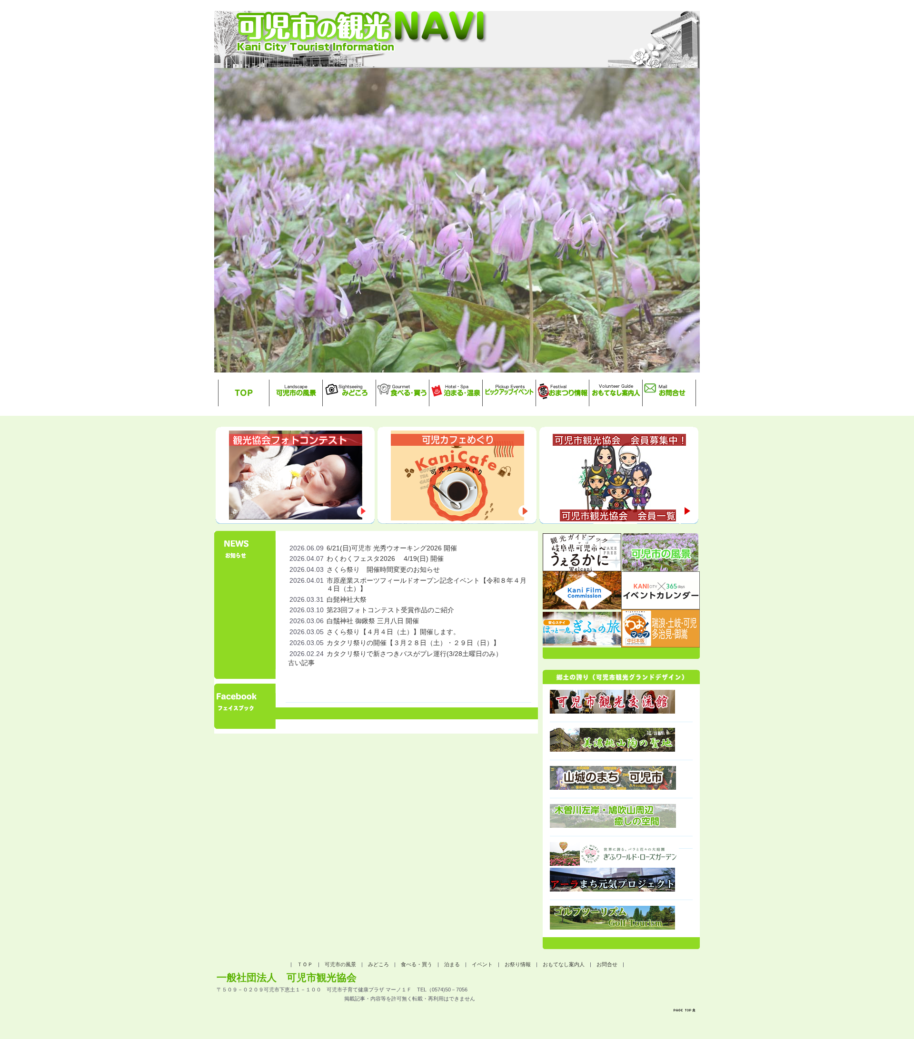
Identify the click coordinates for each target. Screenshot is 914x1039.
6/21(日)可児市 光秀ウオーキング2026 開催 (392, 548)
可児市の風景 (340, 964)
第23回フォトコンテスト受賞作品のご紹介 (390, 610)
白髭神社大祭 (347, 599)
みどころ (378, 964)
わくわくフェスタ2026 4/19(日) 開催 (385, 558)
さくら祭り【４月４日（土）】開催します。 (393, 632)
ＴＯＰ (305, 964)
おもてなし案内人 (564, 964)
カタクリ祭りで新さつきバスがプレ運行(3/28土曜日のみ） (414, 653)
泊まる (452, 964)
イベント (482, 964)
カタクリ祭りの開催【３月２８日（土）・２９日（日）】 (413, 643)
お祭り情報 (518, 964)
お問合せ (606, 964)
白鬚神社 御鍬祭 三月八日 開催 (373, 621)
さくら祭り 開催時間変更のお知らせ (383, 569)
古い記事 (301, 663)
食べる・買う (416, 964)
